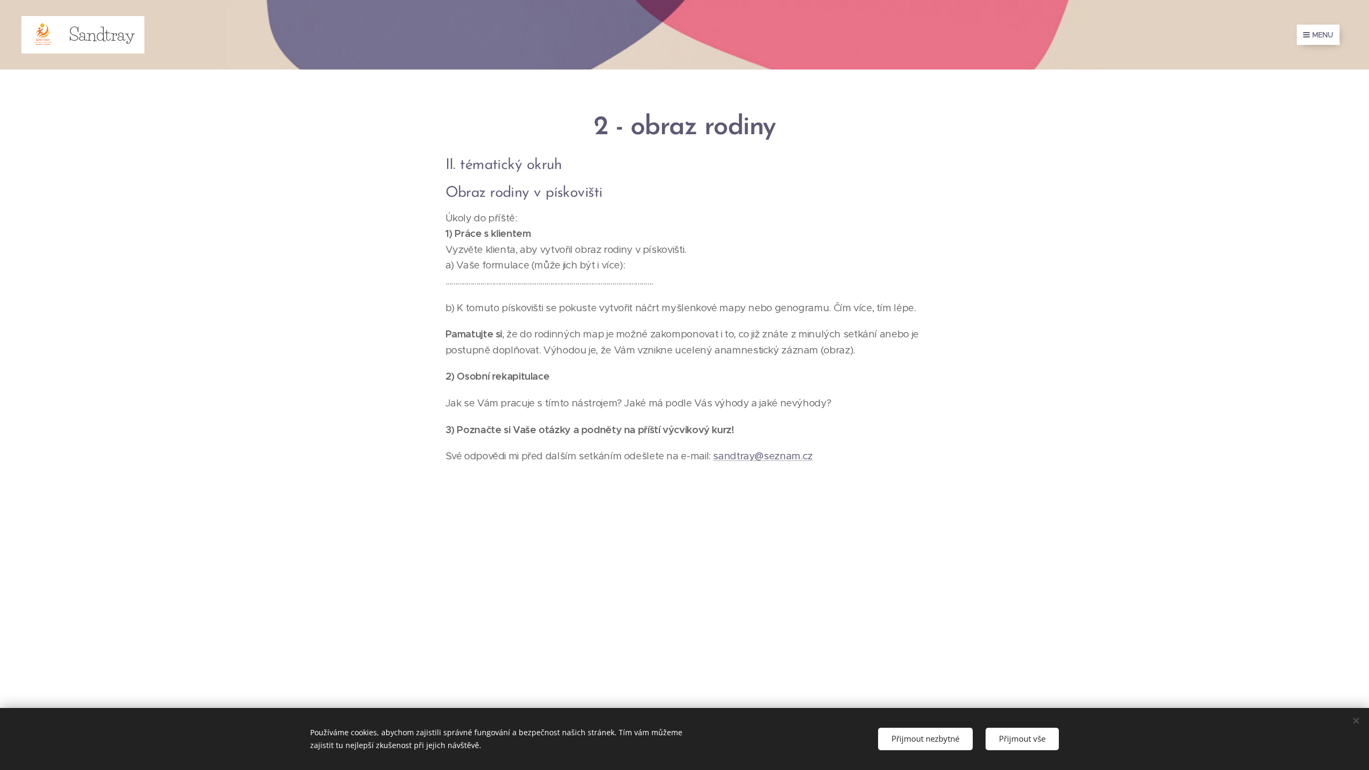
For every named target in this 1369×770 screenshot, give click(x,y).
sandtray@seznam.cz (762, 456)
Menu (1322, 35)
